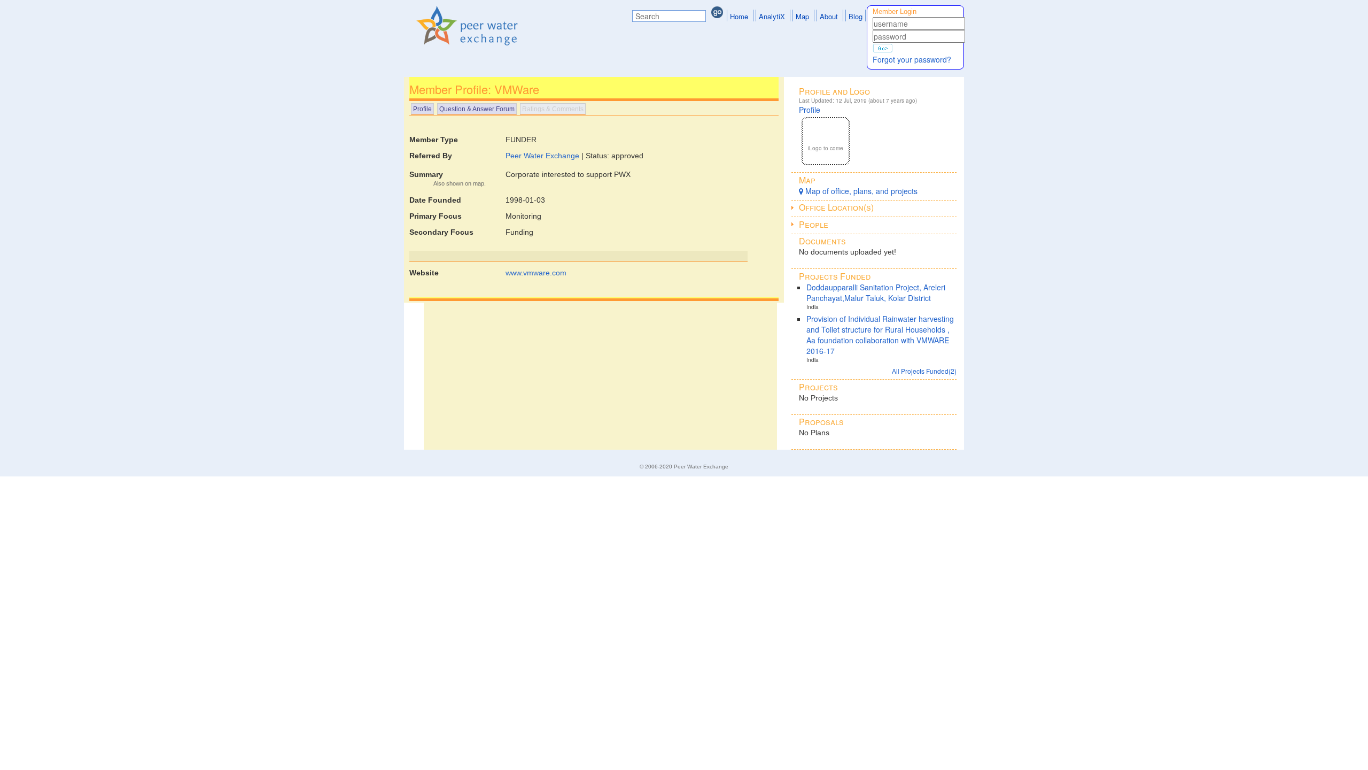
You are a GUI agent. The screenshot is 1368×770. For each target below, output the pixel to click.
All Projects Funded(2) (924, 370)
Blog (855, 16)
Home (739, 16)
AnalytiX (772, 16)
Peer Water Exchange (542, 155)
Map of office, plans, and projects (860, 191)
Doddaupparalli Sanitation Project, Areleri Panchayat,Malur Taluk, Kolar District (875, 292)
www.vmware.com (536, 272)
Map (802, 16)
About (829, 16)
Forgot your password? (912, 59)
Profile (422, 109)
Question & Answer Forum (477, 109)
